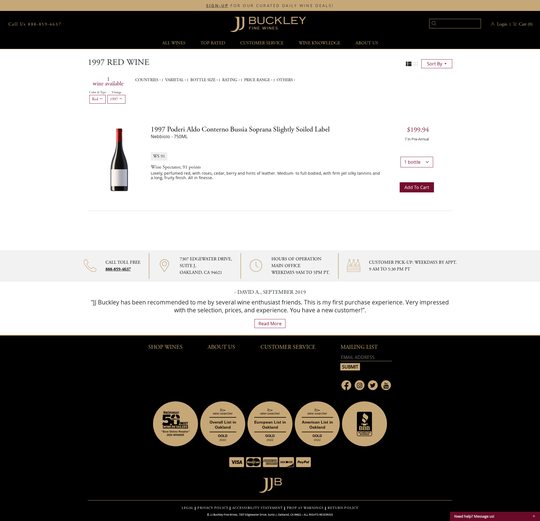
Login (502, 24)
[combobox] (446, 24)
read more (270, 323)
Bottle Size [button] (203, 80)
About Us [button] (367, 43)
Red (95, 99)
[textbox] (455, 23)
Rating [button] (230, 80)
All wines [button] (173, 43)
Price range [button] (257, 80)
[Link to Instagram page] (359, 385)
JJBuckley (268, 24)
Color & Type (97, 92)
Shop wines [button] (165, 347)
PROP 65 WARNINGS (305, 508)
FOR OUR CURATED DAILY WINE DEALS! (270, 5)
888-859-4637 (118, 269)
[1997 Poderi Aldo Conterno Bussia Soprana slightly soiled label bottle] (119, 159)
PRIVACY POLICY (212, 508)
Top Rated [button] (213, 43)
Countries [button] (147, 80)
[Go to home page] (270, 484)
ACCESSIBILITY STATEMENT (257, 508)
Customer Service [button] (288, 347)
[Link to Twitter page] (373, 385)
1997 (114, 99)
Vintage (116, 92)
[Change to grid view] (415, 64)
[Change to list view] (408, 64)
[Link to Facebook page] (346, 385)
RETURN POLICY (343, 508)
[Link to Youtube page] (386, 385)
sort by (435, 64)
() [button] (526, 24)
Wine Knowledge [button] (319, 43)
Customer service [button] (262, 43)
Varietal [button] (175, 80)
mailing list (359, 347)
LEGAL (188, 508)
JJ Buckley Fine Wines (223, 515)
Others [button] (285, 80)
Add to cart (416, 187)
